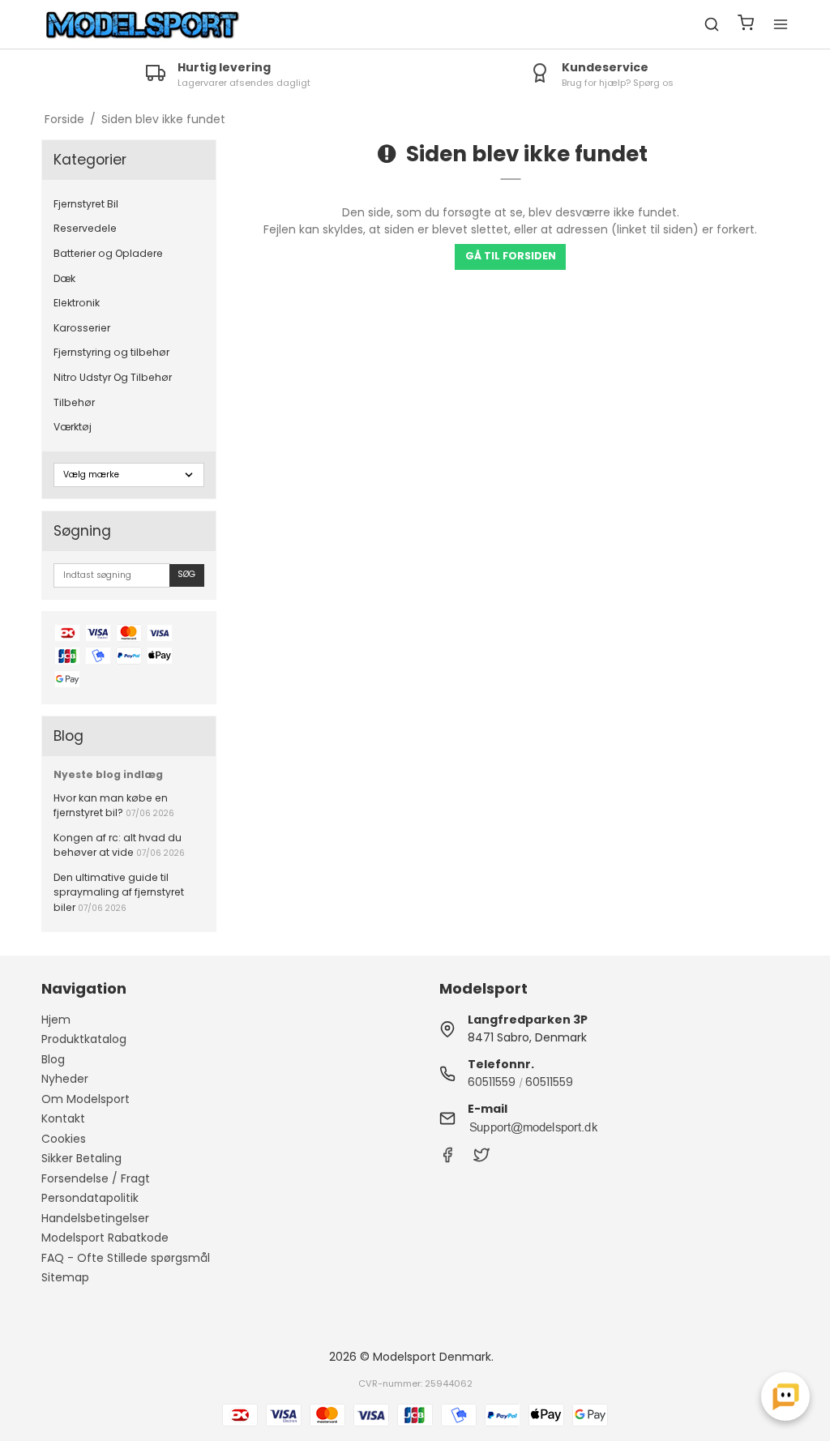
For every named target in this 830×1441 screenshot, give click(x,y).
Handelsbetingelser (95, 1218)
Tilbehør (74, 402)
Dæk (64, 278)
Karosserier (81, 328)
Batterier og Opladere (108, 253)
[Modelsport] (142, 24)
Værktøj (72, 427)
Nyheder (64, 1079)
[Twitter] (481, 1159)
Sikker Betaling (81, 1158)
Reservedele (85, 228)
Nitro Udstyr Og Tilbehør (112, 377)
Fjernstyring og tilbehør (111, 352)
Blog (53, 1059)
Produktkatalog (83, 1039)
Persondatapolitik (90, 1198)
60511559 (492, 1082)
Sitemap (65, 1277)
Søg (186, 574)
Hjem (56, 1019)
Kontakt (63, 1118)
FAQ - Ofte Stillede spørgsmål (125, 1258)
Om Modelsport (85, 1099)
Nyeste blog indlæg (108, 774)
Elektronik (76, 303)
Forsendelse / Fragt (95, 1178)
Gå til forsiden (510, 256)
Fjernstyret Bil (85, 204)
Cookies (63, 1139)
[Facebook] (447, 1159)
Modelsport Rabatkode (105, 1237)
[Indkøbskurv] (746, 25)
